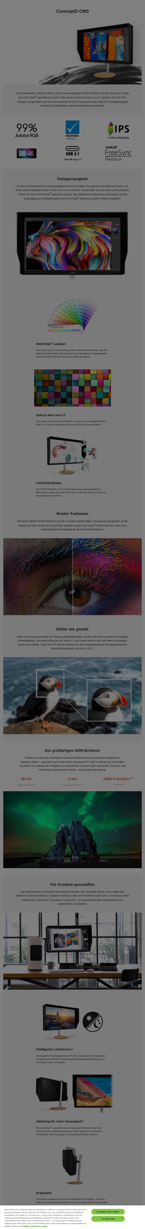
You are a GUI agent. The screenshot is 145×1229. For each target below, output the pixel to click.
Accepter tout (108, 1219)
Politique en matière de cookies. (34, 1226)
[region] (72, 1217)
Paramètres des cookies (108, 1211)
